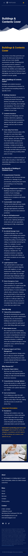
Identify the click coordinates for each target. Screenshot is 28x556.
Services (4, 496)
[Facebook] (3, 523)
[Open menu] (23, 3)
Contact (4, 498)
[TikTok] (9, 523)
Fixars (24, 552)
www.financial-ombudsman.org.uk (8, 545)
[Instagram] (6, 523)
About (3, 493)
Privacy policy (5, 501)
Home (3, 491)
